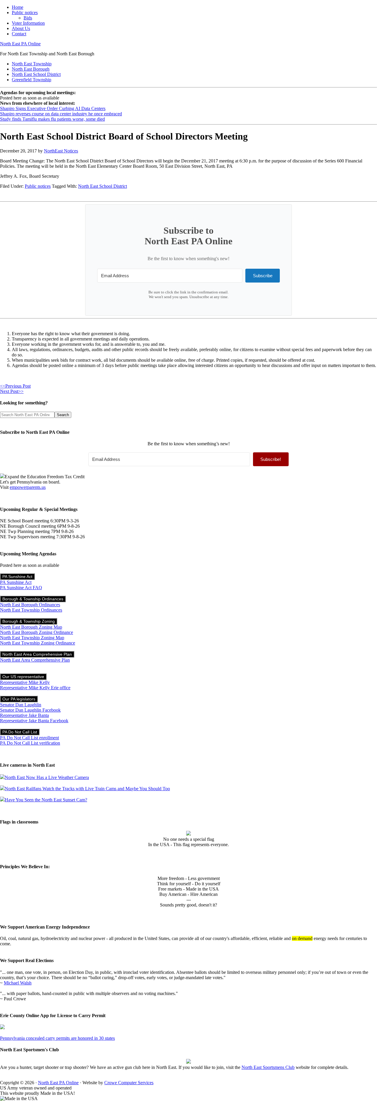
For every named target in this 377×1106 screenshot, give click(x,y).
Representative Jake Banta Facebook (34, 720)
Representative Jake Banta (24, 715)
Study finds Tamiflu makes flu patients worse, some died (52, 119)
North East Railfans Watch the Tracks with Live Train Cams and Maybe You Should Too (87, 788)
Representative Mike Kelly (25, 682)
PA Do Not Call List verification (30, 742)
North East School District (102, 186)
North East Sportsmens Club (268, 1067)
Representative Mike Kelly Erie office (35, 687)
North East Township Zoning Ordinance (37, 642)
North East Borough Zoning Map (31, 627)
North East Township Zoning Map (32, 637)
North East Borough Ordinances (30, 604)
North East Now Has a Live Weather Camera (47, 777)
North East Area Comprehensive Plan (37, 654)
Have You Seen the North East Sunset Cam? (46, 799)
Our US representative (23, 676)
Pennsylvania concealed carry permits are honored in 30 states (57, 1038)
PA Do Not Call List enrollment (29, 737)
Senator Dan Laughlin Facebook (30, 710)
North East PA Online (20, 43)
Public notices (38, 186)
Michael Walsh (18, 982)
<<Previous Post (15, 385)
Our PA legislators (18, 699)
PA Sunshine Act (17, 576)
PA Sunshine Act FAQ (21, 587)
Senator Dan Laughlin (20, 704)
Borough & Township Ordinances (32, 599)
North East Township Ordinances (31, 609)
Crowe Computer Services (128, 1082)
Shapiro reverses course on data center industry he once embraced (61, 113)
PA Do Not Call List (19, 732)
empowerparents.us (28, 487)
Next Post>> (12, 391)
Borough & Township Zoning (28, 621)
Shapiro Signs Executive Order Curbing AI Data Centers (52, 108)
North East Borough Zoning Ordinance (36, 632)
